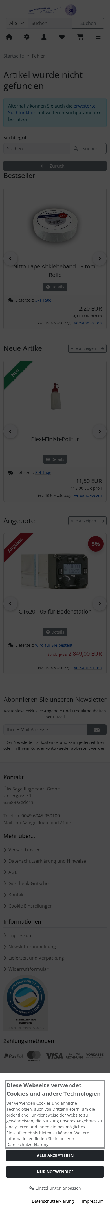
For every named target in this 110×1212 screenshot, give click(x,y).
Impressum (93, 1201)
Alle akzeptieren (55, 1155)
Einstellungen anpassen (57, 1188)
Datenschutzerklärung (53, 1201)
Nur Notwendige (55, 1171)
